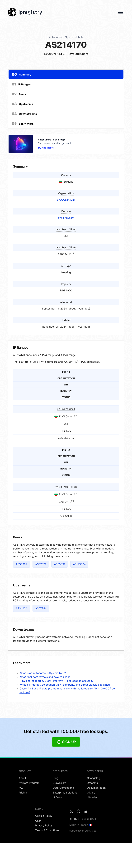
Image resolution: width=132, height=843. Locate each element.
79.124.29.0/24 (66, 409)
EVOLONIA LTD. (66, 199)
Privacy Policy (43, 825)
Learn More (23, 123)
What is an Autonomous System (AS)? (42, 673)
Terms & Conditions (47, 830)
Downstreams (24, 114)
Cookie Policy (43, 815)
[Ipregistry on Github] (79, 812)
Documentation (96, 787)
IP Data (57, 797)
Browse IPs (59, 782)
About (22, 778)
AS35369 (21, 564)
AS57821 (40, 564)
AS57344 (41, 608)
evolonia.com (66, 217)
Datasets (92, 782)
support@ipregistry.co (83, 830)
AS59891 (59, 564)
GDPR (38, 820)
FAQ (21, 787)
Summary (21, 74)
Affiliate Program (29, 782)
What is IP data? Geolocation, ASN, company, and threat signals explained (64, 684)
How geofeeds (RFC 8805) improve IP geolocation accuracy (56, 680)
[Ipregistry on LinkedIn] (85, 812)
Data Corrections (63, 787)
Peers (19, 94)
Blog (55, 778)
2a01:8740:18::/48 (66, 487)
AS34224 (21, 608)
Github (91, 792)
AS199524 (79, 564)
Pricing (23, 792)
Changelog (93, 778)
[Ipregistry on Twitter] (71, 812)
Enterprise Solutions (65, 792)
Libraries (92, 797)
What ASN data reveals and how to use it (44, 676)
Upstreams (22, 104)
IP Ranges (21, 84)
